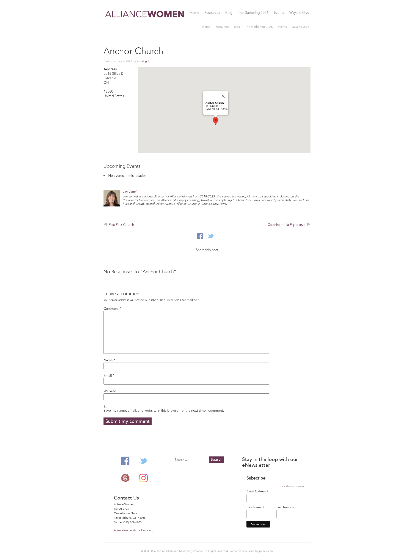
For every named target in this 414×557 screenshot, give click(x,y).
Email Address (257, 491)
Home (194, 13)
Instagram (143, 478)
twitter (210, 236)
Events (279, 13)
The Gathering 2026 (253, 13)
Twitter (143, 460)
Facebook (125, 460)
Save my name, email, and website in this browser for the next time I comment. (164, 410)
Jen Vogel (143, 61)
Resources (212, 13)
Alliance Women (145, 25)
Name (109, 360)
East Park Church (121, 225)
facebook (200, 236)
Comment (112, 309)
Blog (228, 13)
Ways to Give (299, 13)
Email (109, 376)
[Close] (223, 96)
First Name (255, 507)
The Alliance (125, 478)
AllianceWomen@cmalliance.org (134, 530)
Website (110, 391)
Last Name (285, 507)
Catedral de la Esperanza (286, 225)
